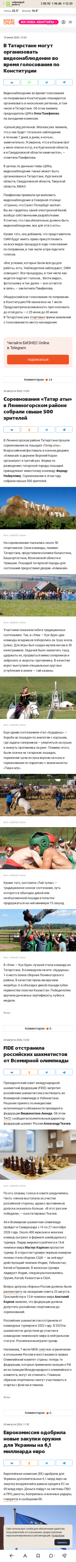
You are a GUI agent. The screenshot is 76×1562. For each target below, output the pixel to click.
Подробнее (58, 1535)
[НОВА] (37, 22)
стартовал (37, 317)
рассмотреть (13, 1291)
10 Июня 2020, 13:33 (15, 37)
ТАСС (7, 1118)
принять (62, 1542)
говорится (11, 1499)
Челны (7, 10)
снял (42, 1349)
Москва (26, 10)
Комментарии (38, 379)
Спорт (7, 1013)
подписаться (38, 359)
